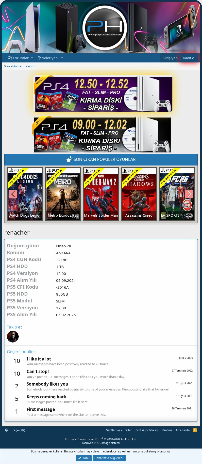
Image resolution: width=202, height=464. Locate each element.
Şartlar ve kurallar (119, 430)
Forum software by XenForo (101, 439)
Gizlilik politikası (146, 430)
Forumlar (21, 57)
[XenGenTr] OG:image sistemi (101, 443)
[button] (32, 57)
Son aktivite (12, 66)
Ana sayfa (183, 430)
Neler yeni (50, 57)
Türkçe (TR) (16, 430)
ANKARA (63, 252)
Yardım (167, 430)
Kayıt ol (30, 66)
